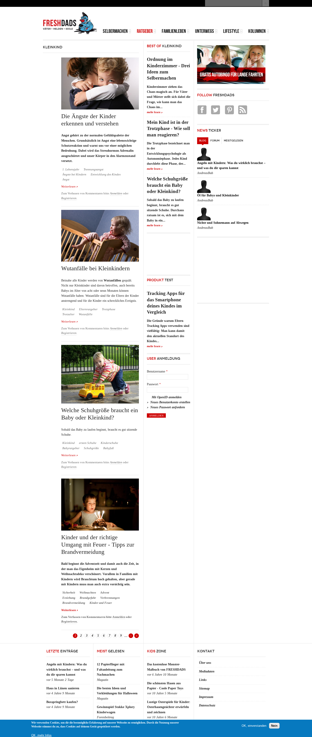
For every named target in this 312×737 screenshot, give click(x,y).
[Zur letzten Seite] (136, 635)
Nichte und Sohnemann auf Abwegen (223, 222)
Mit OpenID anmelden (167, 397)
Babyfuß (108, 448)
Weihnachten (87, 592)
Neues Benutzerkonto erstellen (170, 402)
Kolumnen (257, 31)
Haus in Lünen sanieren (62, 688)
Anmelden (116, 193)
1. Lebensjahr (70, 169)
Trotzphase (108, 309)
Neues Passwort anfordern (167, 407)
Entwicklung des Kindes (106, 174)
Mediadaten (206, 671)
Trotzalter (68, 314)
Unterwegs (204, 31)
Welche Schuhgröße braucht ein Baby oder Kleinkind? (167, 185)
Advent (104, 592)
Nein (274, 725)
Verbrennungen (110, 597)
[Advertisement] (215, 18)
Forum (214, 140)
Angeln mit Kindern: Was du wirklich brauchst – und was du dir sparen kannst (66, 669)
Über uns (205, 662)
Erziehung (68, 597)
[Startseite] (70, 23)
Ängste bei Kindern (74, 174)
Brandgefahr (88, 597)
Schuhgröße (91, 448)
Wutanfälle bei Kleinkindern (95, 268)
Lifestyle (231, 31)
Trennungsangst (93, 169)
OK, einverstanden (254, 725)
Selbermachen (115, 31)
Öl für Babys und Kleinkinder (218, 195)
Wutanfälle (86, 314)
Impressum (206, 697)
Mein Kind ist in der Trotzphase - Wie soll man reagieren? (168, 129)
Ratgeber (145, 31)
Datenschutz (207, 705)
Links (202, 680)
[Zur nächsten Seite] (131, 635)
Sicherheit (68, 592)
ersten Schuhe (87, 443)
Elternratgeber (88, 309)
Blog (203, 140)
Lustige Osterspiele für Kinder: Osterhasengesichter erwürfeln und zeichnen (168, 707)
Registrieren (69, 198)
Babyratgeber (70, 448)
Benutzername (157, 371)
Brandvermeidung (73, 602)
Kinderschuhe (109, 443)
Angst (65, 179)
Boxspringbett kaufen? (62, 702)
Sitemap (204, 688)
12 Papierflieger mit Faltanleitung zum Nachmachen (110, 669)
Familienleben (174, 31)
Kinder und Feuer (101, 602)
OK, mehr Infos (41, 735)
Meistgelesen (233, 140)
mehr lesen (153, 112)
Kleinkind (68, 309)
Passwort (154, 384)
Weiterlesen (69, 187)
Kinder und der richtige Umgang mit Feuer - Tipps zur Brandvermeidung (97, 544)
